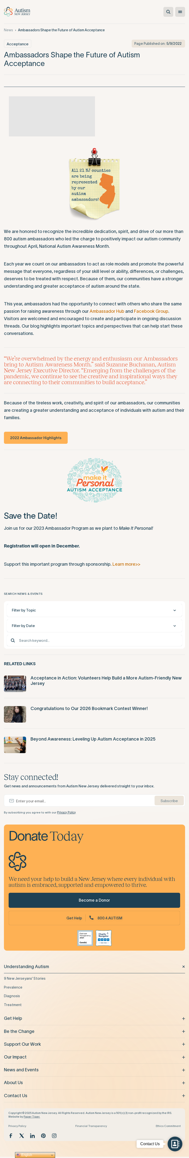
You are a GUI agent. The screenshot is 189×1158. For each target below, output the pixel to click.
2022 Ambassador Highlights (36, 438)
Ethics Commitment (168, 1126)
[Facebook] (10, 1135)
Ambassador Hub (107, 311)
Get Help (74, 918)
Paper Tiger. (32, 1116)
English (26, 1155)
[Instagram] (54, 1135)
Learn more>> (126, 564)
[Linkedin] (32, 1135)
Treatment (13, 1005)
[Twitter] (21, 1135)
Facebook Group (151, 311)
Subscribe (169, 801)
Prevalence (13, 987)
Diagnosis (12, 996)
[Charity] (103, 938)
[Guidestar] (85, 938)
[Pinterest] (43, 1135)
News (8, 30)
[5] (57, 116)
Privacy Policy (66, 812)
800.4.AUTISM (109, 918)
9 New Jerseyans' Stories (25, 978)
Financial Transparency (91, 1126)
